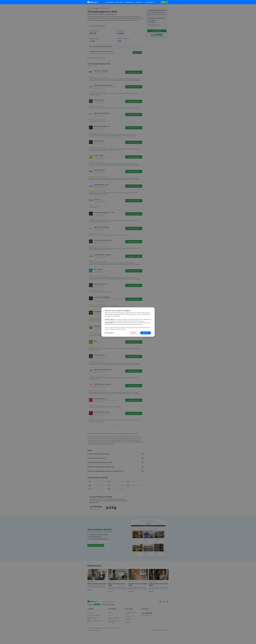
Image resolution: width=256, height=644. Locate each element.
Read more (123, 329)
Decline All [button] (133, 332)
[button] (109, 333)
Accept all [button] (145, 332)
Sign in (163, 2)
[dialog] (128, 322)
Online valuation (119, 2)
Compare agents (109, 2)
